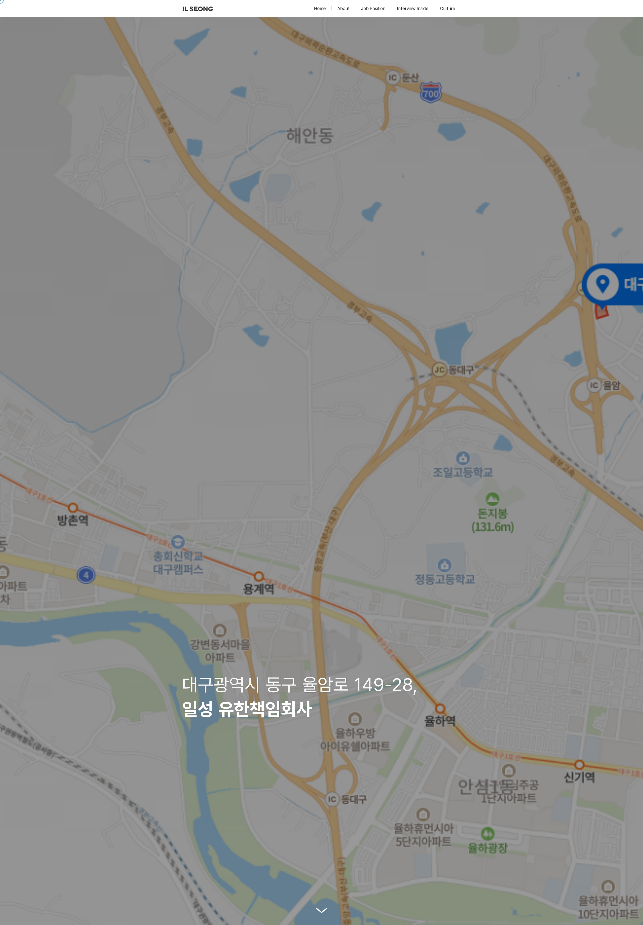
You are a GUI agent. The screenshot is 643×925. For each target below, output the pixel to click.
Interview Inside (412, 8)
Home (320, 8)
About (343, 8)
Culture (447, 8)
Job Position (373, 8)
